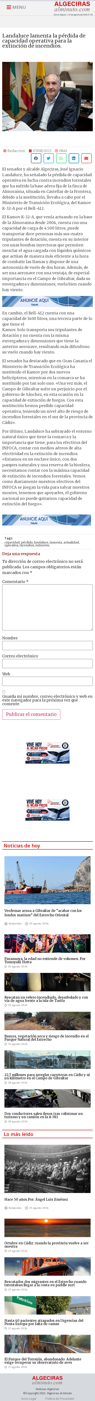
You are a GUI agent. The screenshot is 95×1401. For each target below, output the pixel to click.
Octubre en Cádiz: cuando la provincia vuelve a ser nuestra (46, 1245)
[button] (36, 158)
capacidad (12, 542)
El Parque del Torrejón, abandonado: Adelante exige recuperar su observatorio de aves (42, 1361)
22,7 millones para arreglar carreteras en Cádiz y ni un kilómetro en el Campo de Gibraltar (47, 1076)
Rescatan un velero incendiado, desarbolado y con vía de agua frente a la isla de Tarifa (46, 999)
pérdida (27, 542)
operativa (11, 545)
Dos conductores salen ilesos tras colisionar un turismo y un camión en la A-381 (43, 1115)
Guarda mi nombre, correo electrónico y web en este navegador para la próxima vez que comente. (47, 700)
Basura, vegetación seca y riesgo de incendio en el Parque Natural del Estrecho (46, 1038)
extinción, (42, 545)
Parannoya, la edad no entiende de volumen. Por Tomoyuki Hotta (45, 960)
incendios (27, 545)
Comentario (15, 582)
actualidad (71, 542)
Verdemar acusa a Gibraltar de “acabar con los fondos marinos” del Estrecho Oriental (43, 913)
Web (6, 674)
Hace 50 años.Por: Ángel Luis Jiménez (36, 1199)
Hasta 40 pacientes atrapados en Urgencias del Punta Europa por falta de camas (43, 1322)
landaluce (41, 542)
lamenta (56, 542)
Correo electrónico (20, 656)
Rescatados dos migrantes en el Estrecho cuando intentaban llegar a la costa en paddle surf (45, 1283)
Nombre (10, 638)
